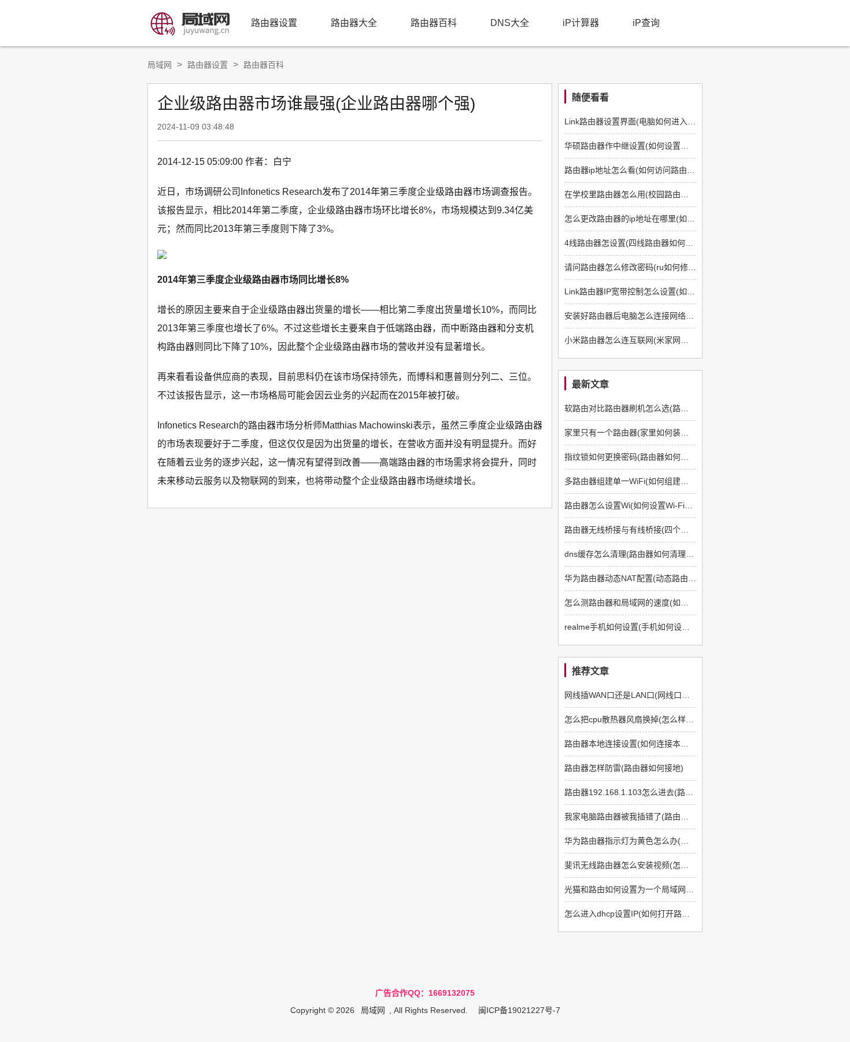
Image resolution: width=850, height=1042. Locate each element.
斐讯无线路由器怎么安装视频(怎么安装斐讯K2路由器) (661, 865)
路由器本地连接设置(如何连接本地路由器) (640, 743)
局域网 (159, 64)
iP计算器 (581, 23)
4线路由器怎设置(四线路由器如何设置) (634, 242)
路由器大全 (354, 23)
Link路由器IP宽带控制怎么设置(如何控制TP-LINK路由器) (667, 291)
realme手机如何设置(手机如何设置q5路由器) (645, 626)
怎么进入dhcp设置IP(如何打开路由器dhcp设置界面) (657, 913)
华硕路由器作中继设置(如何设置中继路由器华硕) (652, 145)
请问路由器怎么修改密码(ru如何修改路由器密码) (652, 267)
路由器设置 (274, 23)
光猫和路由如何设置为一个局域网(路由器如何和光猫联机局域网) (680, 889)
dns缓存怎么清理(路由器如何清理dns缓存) (641, 554)
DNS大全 (509, 23)
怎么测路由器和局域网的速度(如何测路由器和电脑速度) (664, 602)
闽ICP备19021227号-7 (519, 1010)
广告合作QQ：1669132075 (425, 992)
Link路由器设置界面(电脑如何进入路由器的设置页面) (659, 121)
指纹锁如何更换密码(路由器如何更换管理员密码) (652, 456)
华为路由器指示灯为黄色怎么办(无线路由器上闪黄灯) (660, 840)
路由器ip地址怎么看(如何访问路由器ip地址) (642, 170)
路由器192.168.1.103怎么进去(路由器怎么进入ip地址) (661, 792)
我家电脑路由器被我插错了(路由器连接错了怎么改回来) (664, 816)
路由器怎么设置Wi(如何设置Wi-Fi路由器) (638, 505)
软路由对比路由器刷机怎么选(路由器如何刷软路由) (656, 408)
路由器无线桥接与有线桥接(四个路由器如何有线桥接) (660, 529)
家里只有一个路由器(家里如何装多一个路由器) (648, 432)
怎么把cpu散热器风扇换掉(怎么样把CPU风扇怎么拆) (659, 719)
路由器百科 (434, 23)
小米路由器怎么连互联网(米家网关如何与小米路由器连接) (668, 340)
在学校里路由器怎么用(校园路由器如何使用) (644, 194)
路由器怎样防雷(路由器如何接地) (623, 768)
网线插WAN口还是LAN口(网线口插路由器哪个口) (652, 695)
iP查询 (646, 23)
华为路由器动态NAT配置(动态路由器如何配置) (647, 578)
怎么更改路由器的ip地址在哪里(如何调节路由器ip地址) (662, 218)
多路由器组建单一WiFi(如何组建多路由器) (640, 481)
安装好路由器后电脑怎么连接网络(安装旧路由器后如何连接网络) (680, 315)
